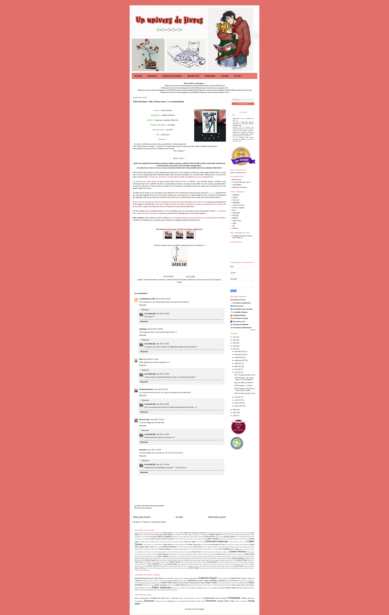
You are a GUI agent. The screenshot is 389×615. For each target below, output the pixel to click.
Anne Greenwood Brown (147, 534)
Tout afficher (253, 330)
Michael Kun (158, 560)
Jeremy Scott (213, 552)
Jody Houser (250, 552)
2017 (234, 349)
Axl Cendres (153, 536)
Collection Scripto (148, 580)
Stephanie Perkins (163, 566)
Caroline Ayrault (186, 539)
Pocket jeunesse (194, 583)
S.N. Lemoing (153, 564)
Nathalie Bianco (224, 560)
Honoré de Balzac (165, 549)
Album (137, 598)
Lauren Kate (172, 556)
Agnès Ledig (138, 533)
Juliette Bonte (188, 554)
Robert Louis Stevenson (232, 562)
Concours (235, 200)
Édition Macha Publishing (224, 585)
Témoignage (243, 601)
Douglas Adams (183, 544)
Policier (206, 280)
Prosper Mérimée (156, 562)
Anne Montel (167, 534)
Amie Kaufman (176, 533)
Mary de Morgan (227, 558)
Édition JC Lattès (212, 585)
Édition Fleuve (203, 585)
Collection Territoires (159, 580)
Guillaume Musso (244, 547)
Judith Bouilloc (173, 554)
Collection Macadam (224, 578)
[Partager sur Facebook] (192, 277)
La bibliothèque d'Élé (147, 299)
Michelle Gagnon (167, 560)
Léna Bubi (148, 313)
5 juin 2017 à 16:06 (162, 434)
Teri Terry (171, 568)
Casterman (170, 578)
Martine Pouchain (217, 558)
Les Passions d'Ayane (240, 318)
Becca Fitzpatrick (165, 537)
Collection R (139, 580)
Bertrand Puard (219, 536)
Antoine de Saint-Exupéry (201, 534)
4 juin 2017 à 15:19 (154, 450)
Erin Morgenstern (245, 544)
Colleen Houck (242, 542)
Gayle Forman (198, 547)
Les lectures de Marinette (241, 303)
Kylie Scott (154, 556)
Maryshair (158, 583)
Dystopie (224, 598)
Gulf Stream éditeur (202, 580)
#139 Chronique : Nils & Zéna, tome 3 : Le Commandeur (244, 378)
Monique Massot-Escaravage (192, 560)
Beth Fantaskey (239, 536)
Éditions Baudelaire (219, 588)
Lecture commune (238, 205)
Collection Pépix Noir (173, 280)
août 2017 (238, 363)
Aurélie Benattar (245, 534)
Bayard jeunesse (148, 578)
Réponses (145, 310)
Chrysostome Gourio (178, 542)
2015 (234, 412)
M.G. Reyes (246, 556)
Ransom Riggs (185, 562)
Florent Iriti (179, 547)
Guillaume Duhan (234, 547)
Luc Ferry (233, 556)
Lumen (153, 583)
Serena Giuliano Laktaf (205, 564)
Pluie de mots (144, 419)
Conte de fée (199, 598)
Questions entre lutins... (240, 187)
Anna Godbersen (237, 533)
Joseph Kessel (142, 554)
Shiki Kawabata (235, 564)
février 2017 (239, 403)
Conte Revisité (189, 598)
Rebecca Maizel (202, 562)
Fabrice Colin (149, 547)
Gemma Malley (207, 547)
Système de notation (172, 76)
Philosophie (191, 601)
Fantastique (234, 597)
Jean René (147, 552)
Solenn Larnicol (142, 566)
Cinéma (235, 197)
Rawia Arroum (193, 562)
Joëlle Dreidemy (162, 554)
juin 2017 (238, 369)
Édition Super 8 (176, 588)
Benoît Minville (209, 536)
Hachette (213, 581)
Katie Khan (235, 554)
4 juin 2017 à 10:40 (157, 419)
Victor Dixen (194, 568)
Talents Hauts (221, 583)
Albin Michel (139, 578)
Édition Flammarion (193, 585)
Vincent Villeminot (212, 568)
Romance (211, 600)
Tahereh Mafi (139, 568)
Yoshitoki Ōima (247, 568)
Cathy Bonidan (202, 539)
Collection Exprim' (207, 578)
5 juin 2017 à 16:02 (162, 374)
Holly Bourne (155, 549)
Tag (233, 226)
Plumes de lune (238, 306)
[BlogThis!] (188, 277)
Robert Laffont (211, 583)
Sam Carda (163, 564)
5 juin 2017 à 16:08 (162, 464)
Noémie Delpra (242, 560)
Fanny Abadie (158, 547)
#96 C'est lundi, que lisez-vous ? (245, 393)
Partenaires (210, 76)
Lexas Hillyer (226, 556)
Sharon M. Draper (217, 564)
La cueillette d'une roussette (243, 309)
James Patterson (139, 552)
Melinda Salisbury (140, 560)
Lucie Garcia (239, 556)
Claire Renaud (200, 542)
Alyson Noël (167, 533)
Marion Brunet (199, 558)
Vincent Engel (203, 568)
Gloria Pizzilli (225, 547)
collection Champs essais (232, 583)
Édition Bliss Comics (148, 585)
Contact (225, 76)
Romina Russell (244, 562)
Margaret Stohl (145, 558)
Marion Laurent (207, 558)
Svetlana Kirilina (220, 566)
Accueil (138, 76)
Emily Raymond (204, 544)
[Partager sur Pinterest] (194, 277)
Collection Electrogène (191, 578)
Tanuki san (166, 568)
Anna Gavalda (228, 533)
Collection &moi (178, 578)
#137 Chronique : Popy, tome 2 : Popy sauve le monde (244, 389)
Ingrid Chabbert (183, 549)
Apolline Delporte (150, 280)
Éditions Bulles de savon (234, 588)
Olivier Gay (138, 562)
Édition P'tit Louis (145, 588)
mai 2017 (238, 372)
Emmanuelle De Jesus (217, 544)
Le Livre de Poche (232, 580)
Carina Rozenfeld (167, 539)
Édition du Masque (197, 588)
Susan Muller (202, 566)
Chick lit (168, 598)
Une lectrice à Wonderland (242, 327)
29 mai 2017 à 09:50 (155, 329)
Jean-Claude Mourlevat (157, 552)
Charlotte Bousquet (232, 539)
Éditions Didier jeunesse (141, 590)
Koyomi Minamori (146, 556)
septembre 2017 (240, 360)
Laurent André (180, 556)
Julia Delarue (181, 554)
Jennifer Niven (206, 552)
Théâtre (237, 601)
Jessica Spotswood (223, 552)
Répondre (142, 305)
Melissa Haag (150, 560)
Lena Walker (198, 556)
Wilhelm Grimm (226, 568)
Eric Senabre (236, 544)
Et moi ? (238, 76)
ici (213, 193)
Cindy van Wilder (190, 542)
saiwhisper (143, 329)
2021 (234, 337)
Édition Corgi (171, 585)
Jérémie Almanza (197, 554)
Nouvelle (184, 601)
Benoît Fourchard (199, 536)
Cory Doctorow (147, 544)
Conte (181, 598)
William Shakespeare (237, 568)
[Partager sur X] (190, 277)
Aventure (154, 598)
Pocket (186, 583)
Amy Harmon (200, 533)
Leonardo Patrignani (208, 556)
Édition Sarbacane (188, 280)
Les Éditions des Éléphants (246, 580)
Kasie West (228, 554)
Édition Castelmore (161, 585)
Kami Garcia (206, 554)
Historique (251, 598)
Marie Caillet (152, 558)
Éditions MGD (165, 590)
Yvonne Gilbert (143, 570)
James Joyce (250, 549)
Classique (175, 598)
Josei (136, 554)
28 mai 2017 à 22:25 (163, 299)
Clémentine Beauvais (216, 541)
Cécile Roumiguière (157, 544)
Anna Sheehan (246, 533)
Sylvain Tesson (229, 566)
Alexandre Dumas (147, 533)
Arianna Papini (225, 534)
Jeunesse (199, 280)
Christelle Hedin (144, 542)
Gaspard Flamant (187, 547)
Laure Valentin (163, 556)
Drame (218, 598)
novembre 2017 (240, 354)
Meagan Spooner (249, 558)
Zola (148, 570)
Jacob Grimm (243, 549)
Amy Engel (184, 533)
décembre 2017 (240, 351)
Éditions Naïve (173, 590)
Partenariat (236, 213)
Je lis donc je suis (239, 321)
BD (159, 598)
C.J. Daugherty (145, 539)
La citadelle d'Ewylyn (240, 312)
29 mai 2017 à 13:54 (151, 359)
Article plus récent (141, 517)
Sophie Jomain (152, 566)
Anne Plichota (177, 534)
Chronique (161, 280)
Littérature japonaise (161, 601)
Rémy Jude (144, 564)
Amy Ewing (192, 533)
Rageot (203, 583)
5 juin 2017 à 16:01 (162, 344)
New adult (178, 601)
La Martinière (221, 580)
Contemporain (209, 598)
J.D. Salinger (215, 549)
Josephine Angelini (151, 554)
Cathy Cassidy (212, 539)
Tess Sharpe (177, 568)
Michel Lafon (167, 583)
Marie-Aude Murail (181, 558)
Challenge (235, 195)
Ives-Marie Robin (206, 549)
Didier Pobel (167, 544)
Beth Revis (247, 536)
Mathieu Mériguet (238, 558)
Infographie (236, 202)
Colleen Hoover (233, 542)
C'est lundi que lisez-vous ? (241, 182)
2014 (234, 415)
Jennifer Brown (196, 552)
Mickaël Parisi (177, 560)
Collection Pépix (235, 578)
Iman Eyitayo (175, 549)
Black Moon (159, 578)
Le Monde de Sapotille (240, 324)
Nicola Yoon (233, 560)
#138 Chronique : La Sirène (243, 385)
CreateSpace (169, 580)
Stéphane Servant (183, 566)
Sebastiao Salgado (193, 564)
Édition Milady (236, 585)
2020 (234, 340)
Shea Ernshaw (227, 564)
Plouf (141, 359)
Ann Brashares (219, 533)
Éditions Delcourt (248, 588)
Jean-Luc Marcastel (185, 552)
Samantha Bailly (171, 564)
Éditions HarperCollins (155, 590)
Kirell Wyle (138, 556)
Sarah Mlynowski (182, 564)
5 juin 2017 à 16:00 (162, 313)
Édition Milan (245, 585)
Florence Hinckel (169, 547)
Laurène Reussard (190, 556)
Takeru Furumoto (148, 568)
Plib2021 (235, 218)
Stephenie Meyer (173, 566)
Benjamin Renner (189, 536)
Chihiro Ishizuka (243, 539)
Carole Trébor (178, 539)
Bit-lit (163, 598)
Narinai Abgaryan (215, 560)
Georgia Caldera (216, 547)
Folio (175, 580)
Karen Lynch (221, 554)
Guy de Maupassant (145, 549)
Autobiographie (144, 598)
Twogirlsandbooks (146, 389)
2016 (234, 409)
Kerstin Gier (241, 554)
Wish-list (235, 228)
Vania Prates (185, 568)
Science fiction (223, 601)
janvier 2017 (239, 406)
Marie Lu (159, 558)
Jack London (234, 549)
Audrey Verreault (235, 534)
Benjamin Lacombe (178, 536)
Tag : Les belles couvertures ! (244, 382)
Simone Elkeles (244, 564)
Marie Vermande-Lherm (169, 558)
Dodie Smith (175, 544)
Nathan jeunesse (178, 583)
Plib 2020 (235, 215)
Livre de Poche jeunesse (143, 583)
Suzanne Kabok (211, 566)
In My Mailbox (237, 185)
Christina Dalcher (154, 542)
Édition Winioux (186, 588)
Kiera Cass (249, 554)
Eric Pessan (228, 544)
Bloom (165, 578)
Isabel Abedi (197, 549)
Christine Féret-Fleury (166, 542)
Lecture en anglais (238, 207)
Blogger (201, 609)
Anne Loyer (159, 534)
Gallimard (191, 581)
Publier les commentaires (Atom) (154, 522)
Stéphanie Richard (193, 566)
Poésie (203, 601)
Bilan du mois (236, 179)
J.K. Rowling (224, 549)
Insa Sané (191, 549)
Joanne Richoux (237, 551)
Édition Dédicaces (181, 585)
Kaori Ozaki (213, 554)
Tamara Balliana (157, 568)
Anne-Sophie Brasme (187, 534)
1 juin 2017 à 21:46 (161, 389)
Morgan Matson (205, 560)
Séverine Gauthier (249, 566)
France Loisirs (182, 580)
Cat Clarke (194, 539)
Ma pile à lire (193, 76)
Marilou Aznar (190, 558)
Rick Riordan (221, 562)
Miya (182, 560)
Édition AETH (244, 583)
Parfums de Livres (239, 300)
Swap (234, 223)
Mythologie (170, 601)
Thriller (179, 282)
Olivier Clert (251, 560)
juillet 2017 (238, 366)
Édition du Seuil (208, 588)
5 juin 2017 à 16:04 (162, 404)
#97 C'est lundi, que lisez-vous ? (245, 375)
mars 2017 (238, 400)
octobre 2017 (239, 357)
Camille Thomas (155, 539)
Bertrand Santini (229, 536)
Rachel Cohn (165, 562)
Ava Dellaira (145, 536)
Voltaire (220, 568)
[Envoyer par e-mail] (186, 277)
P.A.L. (234, 210)
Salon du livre (236, 220)
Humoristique (139, 601)
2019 (234, 343)
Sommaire (152, 76)
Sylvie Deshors (215, 280)
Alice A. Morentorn (158, 533)
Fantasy (244, 598)
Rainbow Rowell (174, 562)
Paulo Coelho (147, 562)
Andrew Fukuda (210, 533)
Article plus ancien (217, 517)
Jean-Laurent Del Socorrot (172, 552)
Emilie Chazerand (194, 544)
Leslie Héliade (218, 556)
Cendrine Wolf (223, 539)
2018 (234, 346)
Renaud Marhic (212, 562)
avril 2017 (238, 397)
